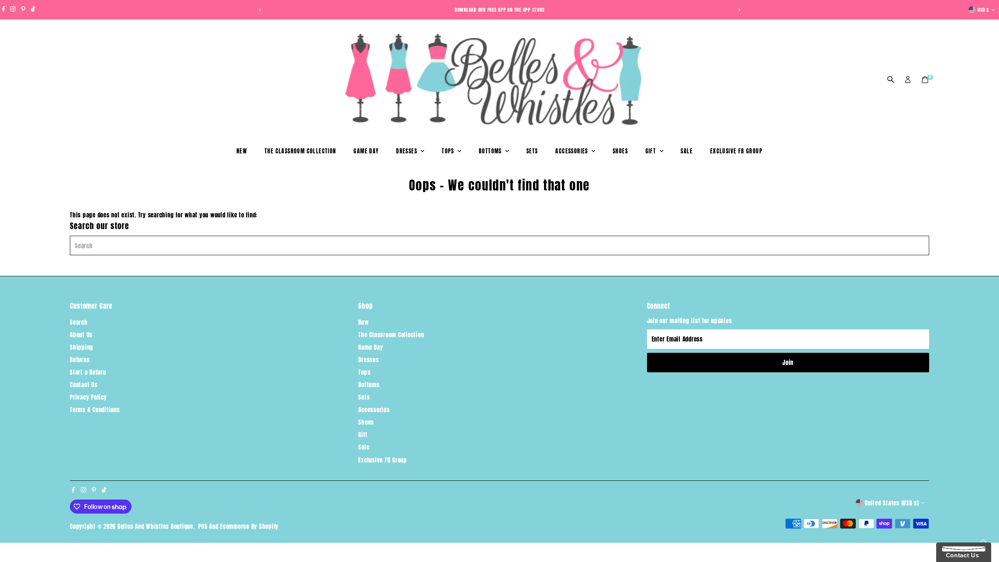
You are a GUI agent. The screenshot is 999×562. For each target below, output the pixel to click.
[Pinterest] (23, 9)
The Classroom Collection (300, 151)
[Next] (739, 10)
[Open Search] (890, 79)
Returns (79, 359)
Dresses (407, 151)
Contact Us (84, 384)
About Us (81, 334)
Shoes (620, 151)
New (241, 151)
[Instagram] (13, 9)
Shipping (81, 347)
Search (79, 322)
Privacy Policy (88, 397)
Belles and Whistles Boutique (155, 526)
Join (787, 362)
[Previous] (260, 10)
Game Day (366, 151)
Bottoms (491, 151)
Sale (687, 151)
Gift (651, 151)
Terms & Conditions (95, 409)
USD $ (983, 9)
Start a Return (88, 372)
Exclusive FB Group (736, 151)
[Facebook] (3, 9)
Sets (532, 151)
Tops (449, 151)
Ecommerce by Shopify (249, 526)
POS (202, 526)
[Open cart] (925, 79)
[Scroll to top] (983, 540)
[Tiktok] (33, 9)
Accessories (572, 151)
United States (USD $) (892, 502)
